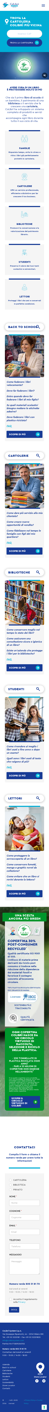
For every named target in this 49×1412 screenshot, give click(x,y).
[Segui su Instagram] (43, 1381)
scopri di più (17, 434)
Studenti (6, 1376)
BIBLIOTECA (19, 1185)
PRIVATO (17, 1190)
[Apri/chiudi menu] (43, 5)
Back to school (9, 1368)
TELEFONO (15, 1240)
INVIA (14, 1310)
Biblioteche (7, 1374)
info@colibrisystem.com (13, 1340)
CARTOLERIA (20, 1180)
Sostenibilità (7, 1382)
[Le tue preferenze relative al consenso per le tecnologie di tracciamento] (44, 1407)
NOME (13, 1196)
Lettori (5, 1379)
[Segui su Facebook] (37, 1381)
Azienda (6, 1365)
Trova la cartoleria (21, 43)
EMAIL (13, 1226)
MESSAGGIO (15, 1255)
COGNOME (15, 1211)
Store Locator (8, 1385)
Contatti (6, 1388)
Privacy (21, 1302)
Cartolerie (6, 1371)
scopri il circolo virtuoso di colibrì (19, 1102)
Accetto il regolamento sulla (25, 1300)
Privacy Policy (30, 1400)
